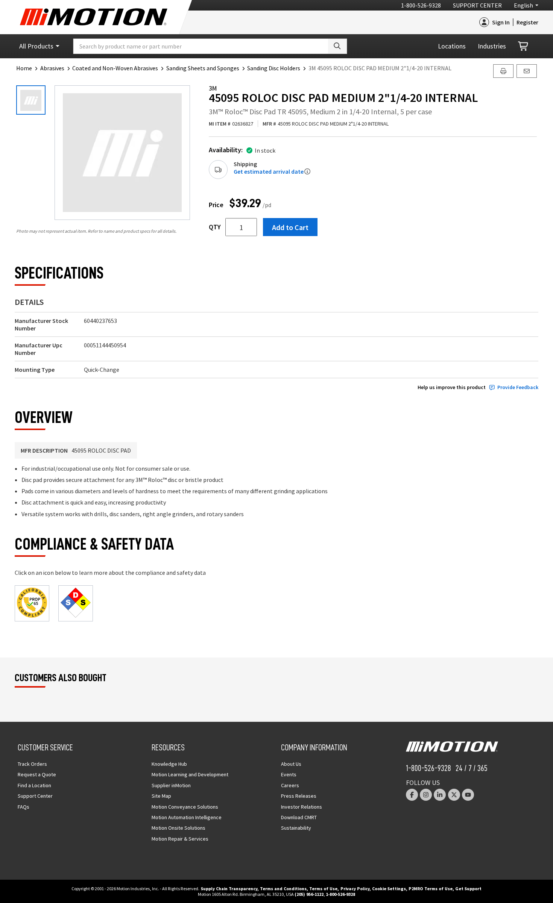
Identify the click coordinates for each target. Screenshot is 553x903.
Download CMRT (299, 817)
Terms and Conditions (283, 888)
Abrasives (52, 68)
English (523, 5)
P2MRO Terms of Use (431, 888)
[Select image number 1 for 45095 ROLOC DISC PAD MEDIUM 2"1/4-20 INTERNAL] (31, 100)
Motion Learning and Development (190, 774)
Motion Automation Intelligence (187, 817)
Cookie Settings (389, 888)
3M (213, 88)
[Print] (503, 71)
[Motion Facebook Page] (412, 795)
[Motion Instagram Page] (426, 795)
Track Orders (32, 764)
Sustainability (296, 827)
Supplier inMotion (171, 785)
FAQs (23, 806)
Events (288, 774)
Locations (452, 46)
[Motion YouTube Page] (468, 795)
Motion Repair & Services (180, 838)
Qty (215, 227)
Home (24, 68)
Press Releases (298, 795)
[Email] (527, 71)
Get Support (468, 888)
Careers (290, 785)
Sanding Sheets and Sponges (202, 68)
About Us (291, 764)
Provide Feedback (517, 387)
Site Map (161, 795)
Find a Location (34, 785)
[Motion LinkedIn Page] (440, 795)
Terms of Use (323, 888)
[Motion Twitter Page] (454, 795)
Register (527, 22)
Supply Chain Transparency (229, 888)
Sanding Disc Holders (273, 68)
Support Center (477, 5)
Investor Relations (301, 806)
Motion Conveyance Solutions (185, 806)
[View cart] (523, 46)
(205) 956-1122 (309, 894)
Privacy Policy (354, 888)
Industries (492, 46)
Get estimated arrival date (269, 171)
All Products (36, 46)
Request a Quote (37, 774)
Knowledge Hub (169, 764)
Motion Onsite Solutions (178, 827)
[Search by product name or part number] (337, 46)
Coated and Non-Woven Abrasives (115, 68)
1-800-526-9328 (421, 5)
